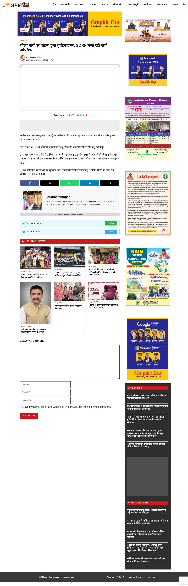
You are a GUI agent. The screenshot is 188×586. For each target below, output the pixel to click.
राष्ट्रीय (53, 4)
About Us (110, 577)
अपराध (104, 4)
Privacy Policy (151, 577)
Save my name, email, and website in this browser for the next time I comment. (67, 407)
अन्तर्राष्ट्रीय (65, 4)
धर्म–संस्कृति (133, 4)
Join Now (111, 223)
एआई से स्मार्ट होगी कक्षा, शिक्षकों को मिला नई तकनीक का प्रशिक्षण (146, 397)
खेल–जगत (162, 4)
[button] (184, 4)
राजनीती (92, 4)
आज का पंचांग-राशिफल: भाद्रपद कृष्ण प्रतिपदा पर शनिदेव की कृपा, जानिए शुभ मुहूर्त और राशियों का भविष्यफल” (145, 433)
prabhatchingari (36, 57)
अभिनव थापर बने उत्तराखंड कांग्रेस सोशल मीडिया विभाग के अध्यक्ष (146, 445)
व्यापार (175, 4)
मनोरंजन (148, 4)
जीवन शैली (118, 4)
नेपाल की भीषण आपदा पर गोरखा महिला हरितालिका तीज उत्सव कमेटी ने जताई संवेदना (102, 272)
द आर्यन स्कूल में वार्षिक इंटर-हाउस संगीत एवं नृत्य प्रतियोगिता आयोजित (147, 408)
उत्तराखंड (79, 4)
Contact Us (120, 577)
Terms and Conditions (135, 577)
